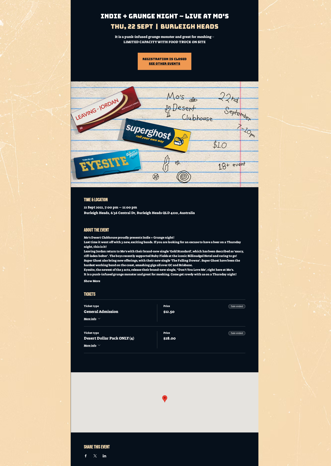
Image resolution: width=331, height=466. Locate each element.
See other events (164, 63)
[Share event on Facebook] (86, 455)
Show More (92, 281)
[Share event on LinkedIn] (104, 455)
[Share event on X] (95, 455)
